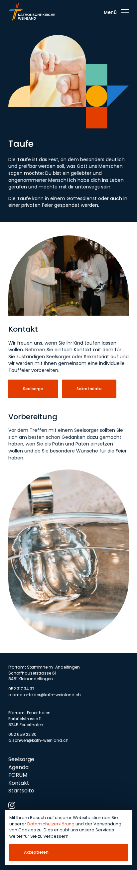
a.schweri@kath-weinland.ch (38, 740)
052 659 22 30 (22, 734)
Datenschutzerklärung (50, 824)
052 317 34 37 (21, 689)
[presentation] (116, 12)
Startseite (21, 790)
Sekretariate (89, 389)
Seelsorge (33, 389)
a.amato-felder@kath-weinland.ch (44, 695)
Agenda (18, 767)
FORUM (17, 775)
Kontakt (18, 783)
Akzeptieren (36, 852)
